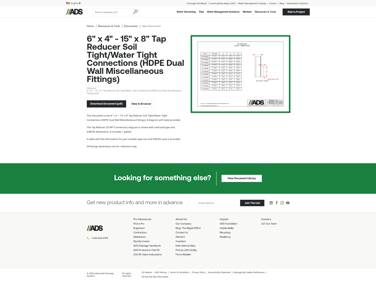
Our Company (183, 224)
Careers (273, 3)
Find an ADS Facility (186, 250)
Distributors (139, 237)
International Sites (185, 246)
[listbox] (73, 3)
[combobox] (112, 12)
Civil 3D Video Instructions (147, 254)
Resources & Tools (265, 12)
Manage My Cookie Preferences (249, 272)
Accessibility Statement (219, 272)
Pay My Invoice (141, 241)
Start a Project (296, 12)
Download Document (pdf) (106, 104)
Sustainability (227, 228)
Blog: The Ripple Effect (188, 228)
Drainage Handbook (197, 3)
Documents (131, 26)
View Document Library (242, 178)
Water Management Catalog (252, 3)
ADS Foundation (228, 224)
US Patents (147, 272)
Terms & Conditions (179, 272)
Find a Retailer (183, 254)
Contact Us (182, 232)
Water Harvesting (186, 12)
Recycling (225, 232)
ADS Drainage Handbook (147, 246)
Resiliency (225, 237)
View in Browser (141, 104)
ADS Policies (161, 272)
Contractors (140, 232)
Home (90, 26)
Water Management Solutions (223, 12)
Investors (181, 241)
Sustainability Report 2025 (222, 3)
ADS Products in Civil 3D (146, 250)
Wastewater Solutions (297, 3)
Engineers (139, 228)
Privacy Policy (198, 272)
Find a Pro (138, 224)
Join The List (252, 203)
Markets (247, 12)
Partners (180, 237)
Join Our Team (269, 224)
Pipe (201, 12)
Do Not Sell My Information (155, 276)
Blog (282, 3)
